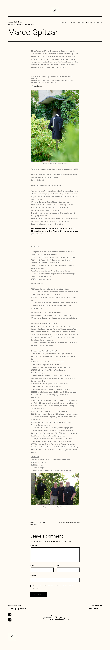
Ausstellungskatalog (73, 522)
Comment (34, 545)
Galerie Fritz (15, 22)
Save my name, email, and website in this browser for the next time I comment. (54, 587)
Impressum (98, 23)
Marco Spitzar (37, 86)
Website (33, 575)
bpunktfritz (35, 524)
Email (59, 565)
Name (33, 565)
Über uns (80, 23)
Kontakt (89, 23)
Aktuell (72, 23)
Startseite (63, 23)
